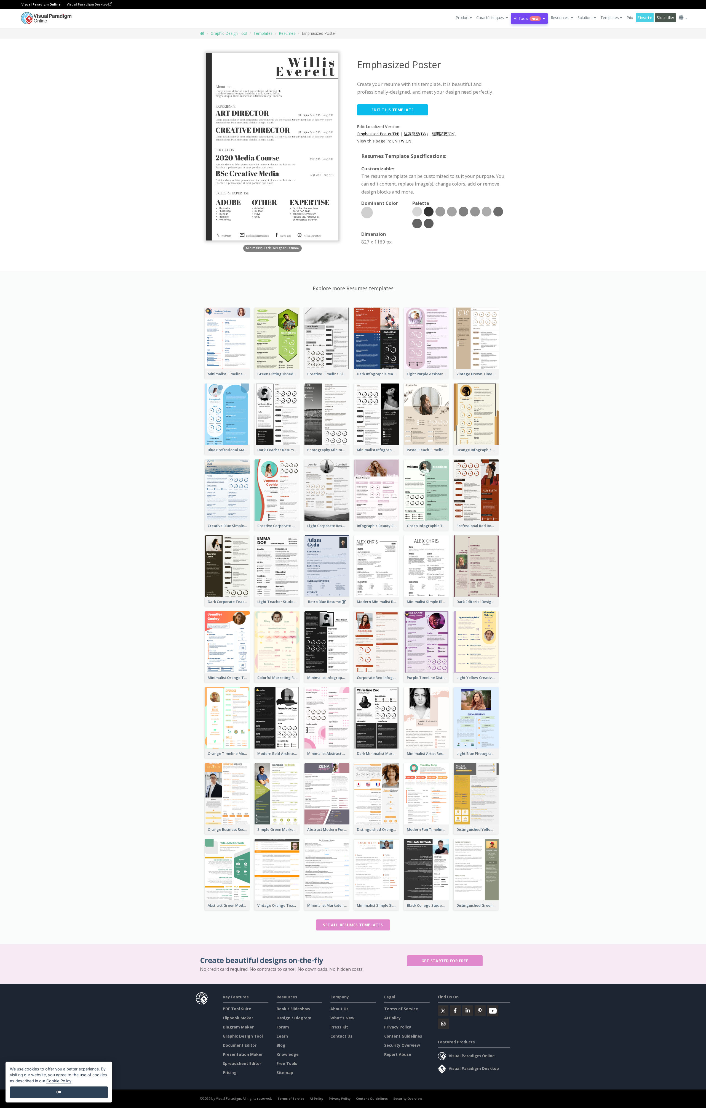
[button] (492, 17)
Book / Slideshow (293, 1008)
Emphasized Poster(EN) (378, 133)
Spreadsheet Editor (242, 1063)
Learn (282, 1036)
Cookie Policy (58, 1080)
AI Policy (392, 1017)
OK (58, 1092)
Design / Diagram (294, 1017)
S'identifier (665, 17)
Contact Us (341, 1036)
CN (408, 141)
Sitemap (285, 1072)
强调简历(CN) (444, 133)
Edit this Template (392, 109)
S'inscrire (644, 17)
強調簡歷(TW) (416, 133)
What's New (342, 1017)
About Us (339, 1008)
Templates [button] (609, 17)
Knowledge (288, 1054)
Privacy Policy (397, 1027)
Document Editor (239, 1045)
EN (394, 141)
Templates (262, 33)
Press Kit (339, 1027)
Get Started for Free (444, 960)
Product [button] (462, 17)
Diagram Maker (238, 1027)
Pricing (230, 1072)
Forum (283, 1027)
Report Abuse (397, 1054)
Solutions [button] (585, 17)
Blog (281, 1045)
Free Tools (287, 1063)
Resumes (287, 33)
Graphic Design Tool (229, 33)
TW (402, 141)
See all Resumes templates (353, 924)
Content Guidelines (403, 1036)
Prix (630, 17)
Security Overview (402, 1045)
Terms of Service (401, 1008)
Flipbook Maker (238, 1017)
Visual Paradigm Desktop (87, 4)
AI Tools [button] (526, 18)
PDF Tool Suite (237, 1008)
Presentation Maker (243, 1054)
